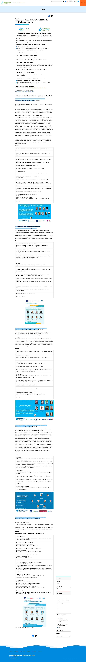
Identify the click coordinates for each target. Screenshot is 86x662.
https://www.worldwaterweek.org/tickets (37, 87)
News (28, 651)
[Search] (51, 1)
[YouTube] (67, 1)
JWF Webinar (60, 618)
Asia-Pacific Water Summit (63, 600)
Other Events (60, 630)
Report (58, 581)
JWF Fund (60, 607)
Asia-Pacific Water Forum (24, 24)
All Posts (59, 578)
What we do (22, 651)
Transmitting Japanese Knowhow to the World (61, 615)
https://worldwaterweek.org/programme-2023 (24, 91)
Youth (59, 627)
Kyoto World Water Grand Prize (64, 605)
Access (39, 651)
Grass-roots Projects (61, 603)
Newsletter (59, 586)
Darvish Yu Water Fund (62, 609)
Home (11, 651)
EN (77, 1)
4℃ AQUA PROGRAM (62, 611)
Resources (34, 651)
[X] (63, 1)
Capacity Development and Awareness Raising (62, 625)
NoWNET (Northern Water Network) (63, 621)
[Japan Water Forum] (6, 3)
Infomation (17, 24)
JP (74, 1)
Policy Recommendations (62, 596)
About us (16, 651)
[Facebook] (65, 1)
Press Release (60, 588)
